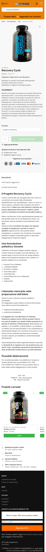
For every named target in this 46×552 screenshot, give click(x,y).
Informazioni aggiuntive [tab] (10, 182)
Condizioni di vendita (9, 479)
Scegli (19, 435)
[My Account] (36, 3)
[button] (41, 3)
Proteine (23, 427)
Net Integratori (11, 21)
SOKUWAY (5, 544)
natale (6, 427)
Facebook (5, 499)
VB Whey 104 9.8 (9, 429)
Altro (19, 21)
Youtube (4, 504)
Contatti (4, 490)
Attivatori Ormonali (23, 379)
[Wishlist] (33, 393)
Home (3, 21)
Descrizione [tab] (6, 177)
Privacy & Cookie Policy (10, 482)
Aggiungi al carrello (27, 139)
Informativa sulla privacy (33, 534)
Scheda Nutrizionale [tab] (9, 187)
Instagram (5, 501)
